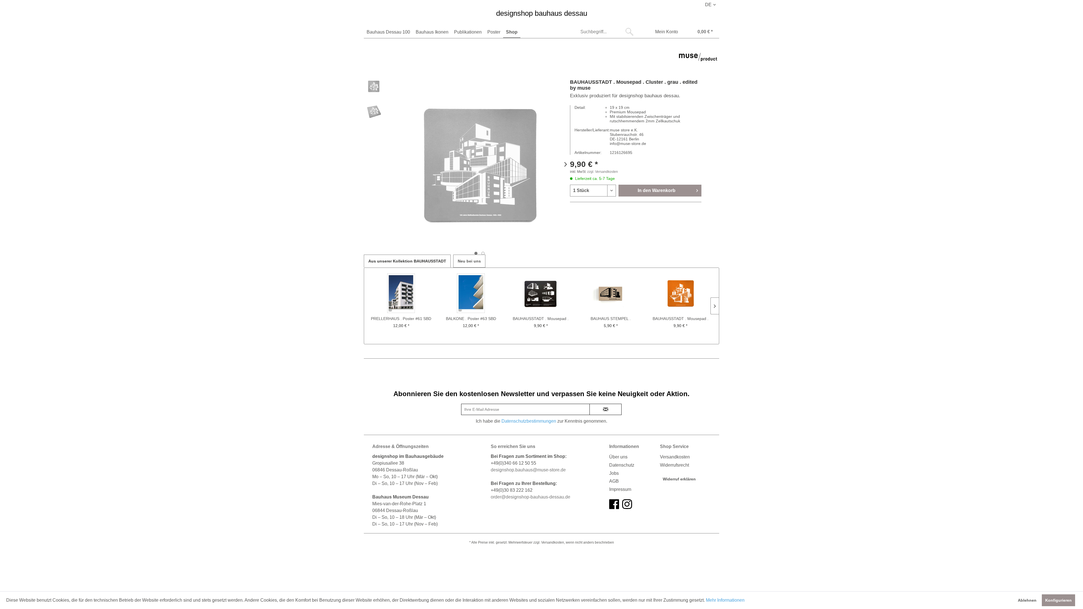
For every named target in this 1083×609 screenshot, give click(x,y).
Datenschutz (621, 465)
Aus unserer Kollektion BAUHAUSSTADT (407, 261)
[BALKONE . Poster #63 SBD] (471, 293)
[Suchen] (629, 32)
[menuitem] (388, 32)
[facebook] (614, 504)
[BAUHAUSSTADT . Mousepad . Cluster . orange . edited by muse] (680, 293)
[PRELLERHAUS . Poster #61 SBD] (401, 293)
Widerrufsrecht (674, 465)
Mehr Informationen (725, 600)
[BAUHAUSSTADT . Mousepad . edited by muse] (541, 293)
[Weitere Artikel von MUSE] (698, 61)
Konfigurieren (1058, 600)
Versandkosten (675, 456)
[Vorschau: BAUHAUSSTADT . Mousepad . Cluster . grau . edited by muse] (374, 86)
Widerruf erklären (679, 479)
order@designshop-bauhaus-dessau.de (530, 497)
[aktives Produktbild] (475, 253)
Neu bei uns (469, 261)
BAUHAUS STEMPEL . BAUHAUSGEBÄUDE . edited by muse (610, 318)
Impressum (620, 489)
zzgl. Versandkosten (602, 172)
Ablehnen (1027, 600)
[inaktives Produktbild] (483, 253)
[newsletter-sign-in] (605, 409)
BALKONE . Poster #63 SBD (471, 318)
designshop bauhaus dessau (541, 13)
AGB (614, 481)
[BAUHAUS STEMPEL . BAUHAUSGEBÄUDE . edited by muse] (611, 293)
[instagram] (627, 504)
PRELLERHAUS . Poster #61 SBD (401, 318)
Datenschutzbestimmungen (528, 421)
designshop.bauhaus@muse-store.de (528, 469)
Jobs (614, 473)
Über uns (618, 456)
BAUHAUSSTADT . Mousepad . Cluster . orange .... (680, 318)
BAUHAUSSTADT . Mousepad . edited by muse (541, 318)
